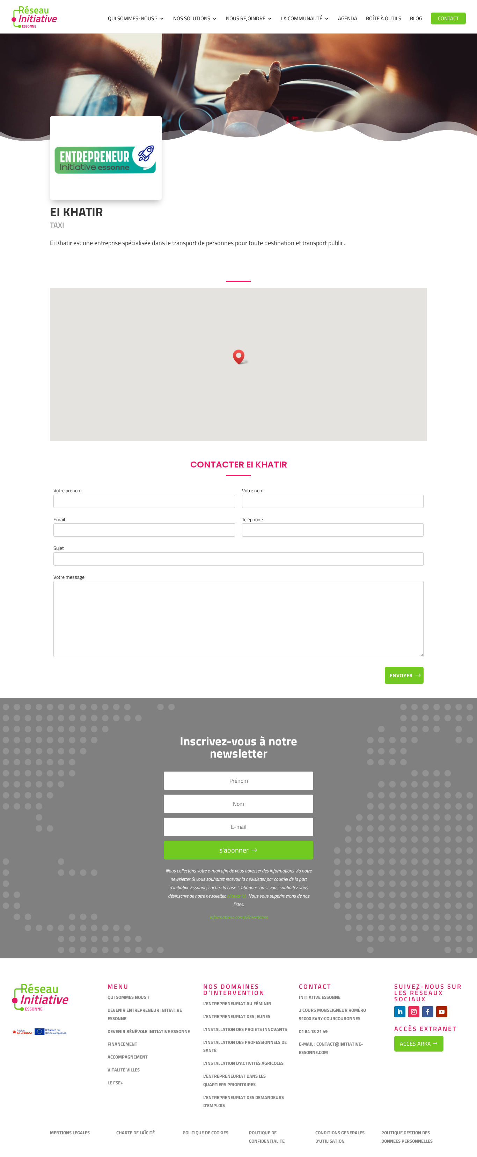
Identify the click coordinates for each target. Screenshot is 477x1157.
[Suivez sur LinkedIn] (399, 1011)
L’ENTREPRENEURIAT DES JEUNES (236, 1016)
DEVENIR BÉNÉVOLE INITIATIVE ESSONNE (149, 1031)
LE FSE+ (115, 1082)
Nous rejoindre (245, 19)
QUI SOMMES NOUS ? (128, 997)
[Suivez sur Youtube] (441, 1011)
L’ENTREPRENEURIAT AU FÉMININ (237, 1003)
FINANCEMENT (122, 1043)
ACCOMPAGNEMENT (128, 1056)
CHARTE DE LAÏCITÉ (135, 1132)
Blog (416, 19)
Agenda (347, 19)
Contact (448, 18)
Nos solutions (191, 19)
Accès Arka (415, 1043)
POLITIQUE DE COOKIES (205, 1132)
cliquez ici (235, 895)
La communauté (301, 19)
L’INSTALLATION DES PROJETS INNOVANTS (245, 1029)
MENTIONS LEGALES (70, 1132)
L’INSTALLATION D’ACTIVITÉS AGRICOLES (243, 1063)
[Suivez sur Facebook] (427, 1011)
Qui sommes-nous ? (132, 19)
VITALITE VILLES (124, 1069)
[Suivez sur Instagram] (413, 1011)
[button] (241, 356)
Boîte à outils (383, 19)
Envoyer (401, 675)
